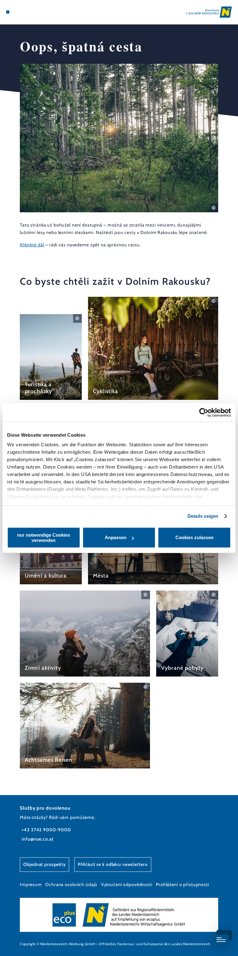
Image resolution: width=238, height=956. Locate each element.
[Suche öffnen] (30, 12)
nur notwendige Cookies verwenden (43, 537)
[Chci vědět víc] (51, 357)
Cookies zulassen (194, 537)
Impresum (31, 884)
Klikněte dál (32, 245)
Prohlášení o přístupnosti (182, 884)
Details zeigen (202, 516)
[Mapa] (19, 12)
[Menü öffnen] (7, 12)
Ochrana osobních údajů (71, 884)
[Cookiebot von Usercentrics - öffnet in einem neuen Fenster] (204, 412)
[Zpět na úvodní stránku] (209, 11)
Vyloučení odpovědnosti (126, 884)
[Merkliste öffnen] (24, 12)
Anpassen (115, 537)
